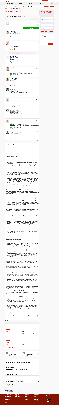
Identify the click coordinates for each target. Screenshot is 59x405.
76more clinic (12, 61)
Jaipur (8, 8)
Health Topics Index (27, 398)
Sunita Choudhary (8, 333)
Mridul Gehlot (7, 331)
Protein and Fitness (7, 397)
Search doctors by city (17, 395)
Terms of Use (35, 398)
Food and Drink (7, 400)
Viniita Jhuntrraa (8, 342)
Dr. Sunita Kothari (13, 88)
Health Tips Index (27, 396)
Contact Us (35, 396)
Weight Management (7, 399)
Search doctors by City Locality (18, 396)
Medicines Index (27, 399)
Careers (35, 397)
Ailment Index (26, 400)
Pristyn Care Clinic (13, 21)
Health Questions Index (27, 397)
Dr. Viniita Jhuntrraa (13, 119)
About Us (35, 395)
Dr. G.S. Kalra (12, 131)
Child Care (6, 401)
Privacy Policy (36, 399)
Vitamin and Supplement (8, 396)
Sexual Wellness (7, 398)
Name (42, 15)
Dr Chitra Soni (12, 31)
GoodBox (6, 402)
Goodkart (6, 395)
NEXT (37, 140)
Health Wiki (26, 395)
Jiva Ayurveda (8, 329)
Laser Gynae (11, 8)
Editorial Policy (36, 400)
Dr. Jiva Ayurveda (13, 56)
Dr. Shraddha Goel (13, 109)
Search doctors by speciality (18, 397)
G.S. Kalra (7, 344)
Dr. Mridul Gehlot (13, 67)
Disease (42, 26)
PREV (7, 140)
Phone (42, 19)
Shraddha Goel (8, 340)
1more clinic (12, 36)
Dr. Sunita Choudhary (13, 78)
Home (6, 8)
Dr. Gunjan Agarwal (13, 98)
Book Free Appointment (47, 31)
